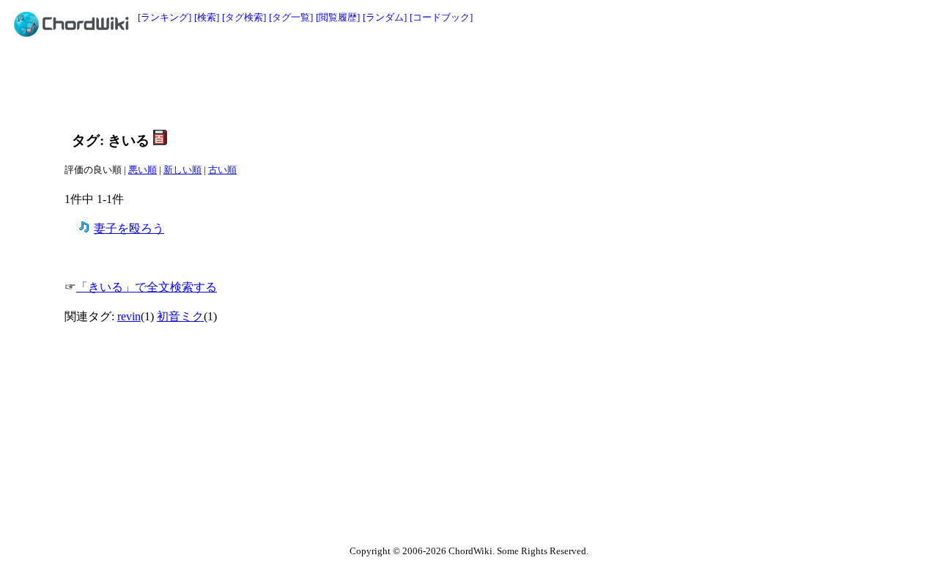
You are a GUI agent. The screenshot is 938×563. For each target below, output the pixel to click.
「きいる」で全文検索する (146, 287)
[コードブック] (441, 17)
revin (129, 316)
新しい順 (182, 169)
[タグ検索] (244, 17)
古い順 (222, 169)
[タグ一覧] (291, 17)
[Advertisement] (436, 82)
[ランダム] (385, 17)
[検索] (206, 17)
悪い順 (142, 169)
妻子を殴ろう (129, 228)
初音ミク (180, 316)
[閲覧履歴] (338, 17)
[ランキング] (164, 17)
